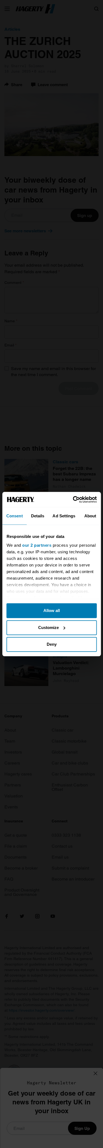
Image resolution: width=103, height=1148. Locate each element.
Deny (52, 644)
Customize (48, 627)
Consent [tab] (14, 516)
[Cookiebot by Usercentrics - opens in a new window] (73, 499)
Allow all (51, 610)
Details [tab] (37, 516)
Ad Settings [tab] (63, 516)
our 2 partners (36, 545)
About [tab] (90, 516)
